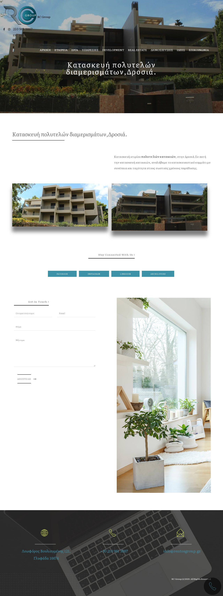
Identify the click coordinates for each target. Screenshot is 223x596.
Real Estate (137, 49)
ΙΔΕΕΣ (181, 49)
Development (113, 49)
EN (15, 35)
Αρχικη (45, 49)
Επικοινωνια (199, 49)
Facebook (62, 273)
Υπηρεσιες (90, 49)
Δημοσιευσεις (162, 49)
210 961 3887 (22, 28)
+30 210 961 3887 (114, 551)
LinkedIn (125, 273)
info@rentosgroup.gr (182, 551)
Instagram (94, 273)
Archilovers (158, 273)
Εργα (74, 49)
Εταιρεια (61, 49)
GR (21, 35)
